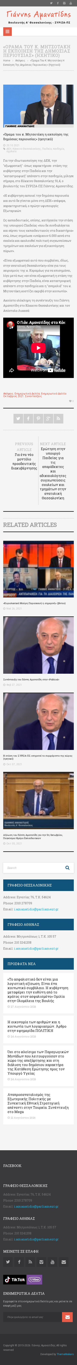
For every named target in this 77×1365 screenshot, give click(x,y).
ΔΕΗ (8, 148)
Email (63, 1262)
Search (67, 868)
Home (6, 60)
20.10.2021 (13, 145)
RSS (58, 419)
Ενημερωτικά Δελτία (27, 393)
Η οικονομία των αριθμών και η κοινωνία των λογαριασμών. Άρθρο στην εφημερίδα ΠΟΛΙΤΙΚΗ (36, 1026)
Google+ (48, 419)
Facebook (58, 3)
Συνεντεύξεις (33, 396)
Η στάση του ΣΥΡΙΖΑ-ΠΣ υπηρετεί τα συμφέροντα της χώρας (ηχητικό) (37, 757)
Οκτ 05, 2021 (14, 843)
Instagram (64, 3)
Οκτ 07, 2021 (14, 764)
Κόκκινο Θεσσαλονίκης (27, 148)
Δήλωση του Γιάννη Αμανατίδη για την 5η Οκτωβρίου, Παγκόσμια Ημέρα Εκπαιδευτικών (33, 836)
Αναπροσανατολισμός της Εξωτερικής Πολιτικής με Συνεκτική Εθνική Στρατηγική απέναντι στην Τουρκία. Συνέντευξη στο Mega (38, 1103)
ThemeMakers (65, 1354)
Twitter (51, 3)
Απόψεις (20, 60)
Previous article (24, 456)
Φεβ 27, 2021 (14, 684)
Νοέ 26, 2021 (14, 608)
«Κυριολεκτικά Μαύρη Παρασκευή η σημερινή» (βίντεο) (34, 603)
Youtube (70, 3)
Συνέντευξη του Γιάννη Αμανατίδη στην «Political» (31, 679)
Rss (30, 1262)
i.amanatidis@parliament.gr (36, 909)
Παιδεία (47, 148)
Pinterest (38, 419)
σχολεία (11, 151)
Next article (53, 471)
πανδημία (58, 148)
